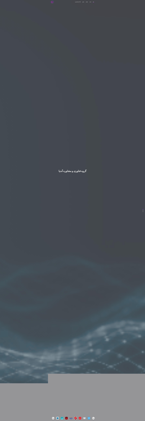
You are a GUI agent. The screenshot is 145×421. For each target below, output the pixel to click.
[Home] (52, 2)
